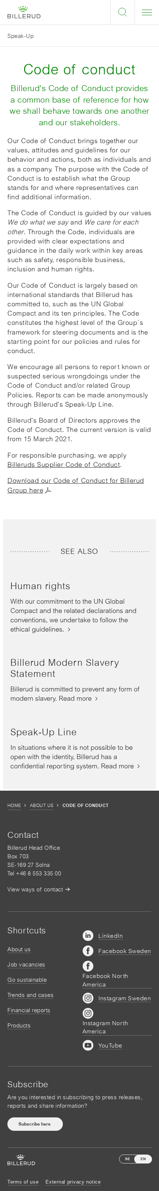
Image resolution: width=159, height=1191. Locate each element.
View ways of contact (35, 889)
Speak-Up (20, 36)
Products (19, 1025)
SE (127, 1159)
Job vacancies (26, 964)
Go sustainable (27, 980)
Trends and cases (30, 995)
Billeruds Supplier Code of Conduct (63, 464)
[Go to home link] (24, 12)
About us (42, 805)
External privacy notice (73, 1182)
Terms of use (23, 1182)
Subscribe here (35, 1124)
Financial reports (29, 1010)
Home (14, 805)
